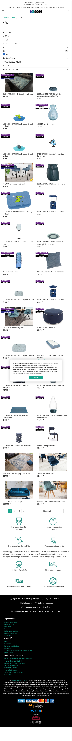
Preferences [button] (38, 373)
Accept (36, 377)
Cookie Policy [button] (45, 371)
